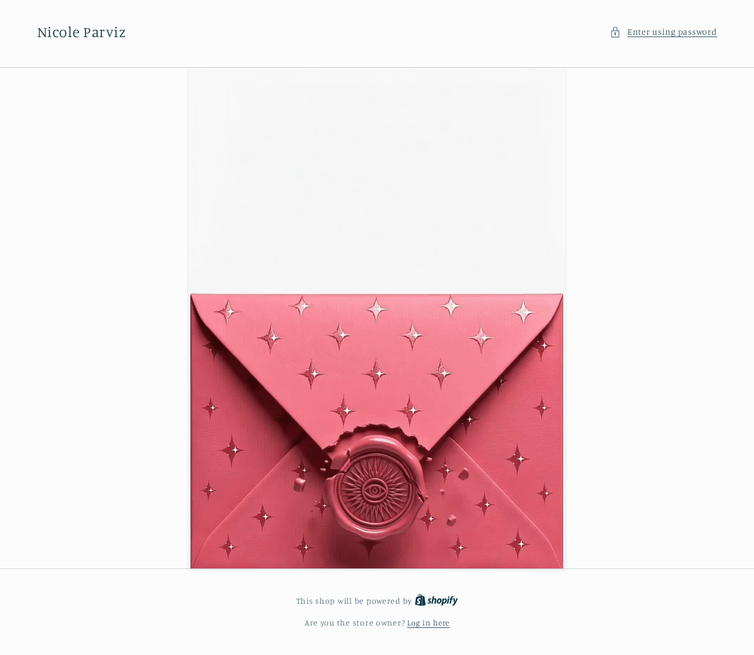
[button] (663, 31)
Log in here (428, 622)
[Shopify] (436, 601)
